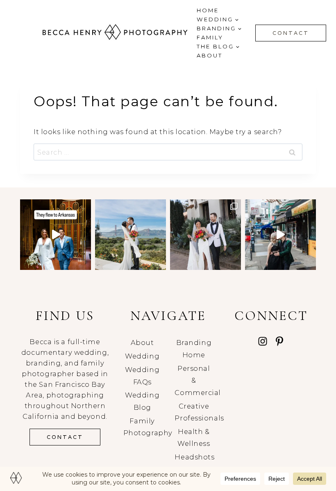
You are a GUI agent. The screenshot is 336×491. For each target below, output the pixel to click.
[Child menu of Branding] (219, 28)
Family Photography (142, 427)
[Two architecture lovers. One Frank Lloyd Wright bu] (55, 234)
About (209, 55)
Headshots (194, 457)
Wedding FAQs (142, 375)
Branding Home (193, 348)
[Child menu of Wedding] (218, 19)
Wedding (142, 356)
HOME (208, 10)
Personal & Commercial (194, 380)
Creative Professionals (194, 412)
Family (210, 37)
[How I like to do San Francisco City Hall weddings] (280, 234)
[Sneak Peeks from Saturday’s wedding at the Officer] (205, 234)
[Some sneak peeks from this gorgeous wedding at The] (130, 234)
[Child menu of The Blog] (218, 46)
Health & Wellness (193, 437)
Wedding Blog (142, 401)
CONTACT (290, 33)
